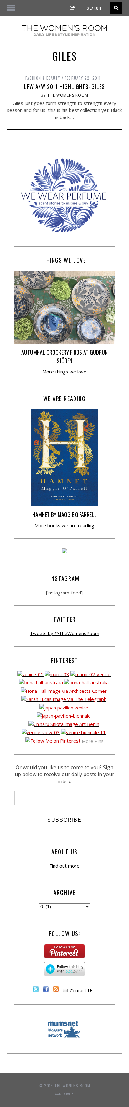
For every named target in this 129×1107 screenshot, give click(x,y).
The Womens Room (67, 95)
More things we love (64, 371)
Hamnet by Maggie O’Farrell (64, 514)
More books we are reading (64, 525)
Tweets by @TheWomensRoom (64, 633)
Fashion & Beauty (42, 78)
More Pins (93, 741)
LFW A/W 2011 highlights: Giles (64, 86)
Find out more (64, 866)
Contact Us (82, 990)
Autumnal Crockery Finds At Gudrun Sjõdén (64, 356)
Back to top (63, 1093)
